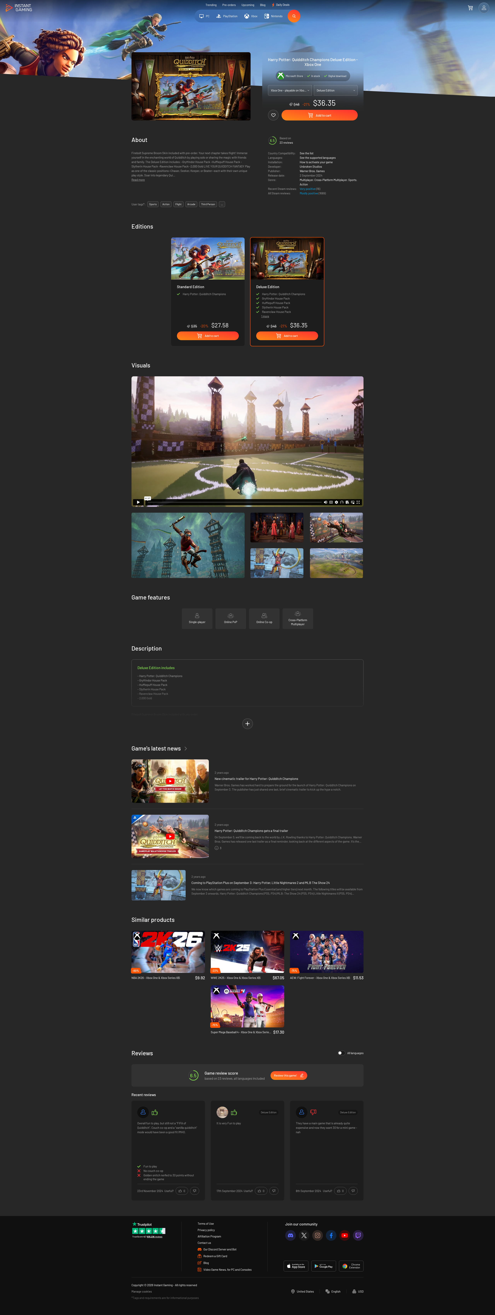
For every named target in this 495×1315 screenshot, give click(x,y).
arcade (191, 204)
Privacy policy (206, 1230)
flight (178, 204)
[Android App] (323, 1266)
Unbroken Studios (311, 166)
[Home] (19, 8)
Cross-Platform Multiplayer (330, 180)
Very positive (308, 188)
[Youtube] (344, 1235)
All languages (355, 1053)
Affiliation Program (209, 1236)
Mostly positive (309, 193)
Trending (211, 5)
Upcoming (248, 5)
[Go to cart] (470, 8)
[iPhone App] (296, 1266)
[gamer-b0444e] (143, 1112)
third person (208, 204)
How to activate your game (316, 162)
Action (304, 184)
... (222, 204)
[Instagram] (317, 1235)
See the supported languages (318, 157)
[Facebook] (331, 1235)
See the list (306, 153)
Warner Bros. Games (312, 171)
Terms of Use (206, 1223)
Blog (262, 5)
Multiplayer (306, 180)
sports (153, 204)
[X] (304, 1235)
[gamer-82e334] (301, 1112)
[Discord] (290, 1235)
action (166, 204)
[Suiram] (222, 1112)
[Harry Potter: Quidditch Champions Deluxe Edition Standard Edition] (208, 283)
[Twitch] (358, 1235)
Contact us (204, 1242)
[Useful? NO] (194, 1191)
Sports (352, 180)
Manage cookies (141, 1291)
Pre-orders (229, 5)
